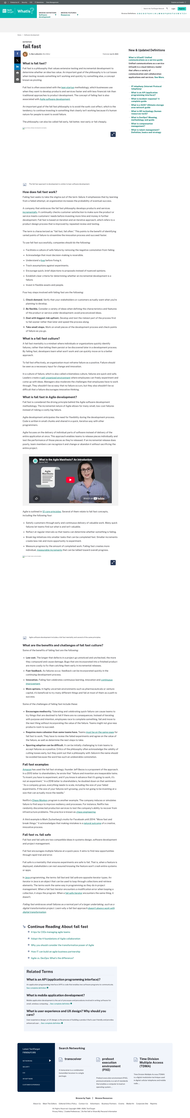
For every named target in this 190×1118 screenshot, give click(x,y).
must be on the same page (100, 732)
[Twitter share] (17, 60)
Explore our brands (177, 2)
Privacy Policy (57, 1111)
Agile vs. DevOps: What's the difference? (52, 958)
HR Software (28, 1079)
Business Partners (109, 1104)
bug (43, 260)
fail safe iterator (73, 893)
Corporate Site (142, 1104)
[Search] (167, 9)
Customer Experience (31, 1084)
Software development (31, 35)
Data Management (52, 2)
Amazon (27, 769)
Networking (27, 1061)
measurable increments (49, 550)
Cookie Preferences (72, 1111)
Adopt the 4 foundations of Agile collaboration (55, 938)
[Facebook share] (17, 54)
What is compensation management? (142, 124)
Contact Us (83, 1104)
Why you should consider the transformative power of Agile (62, 945)
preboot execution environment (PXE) (111, 1064)
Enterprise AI (14, 2)
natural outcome (92, 823)
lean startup (67, 87)
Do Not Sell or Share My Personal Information (99, 1111)
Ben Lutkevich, (36, 54)
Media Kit (130, 1104)
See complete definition (36, 988)
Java (27, 877)
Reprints (153, 1104)
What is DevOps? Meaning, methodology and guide (144, 118)
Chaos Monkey (40, 800)
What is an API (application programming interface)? (63, 979)
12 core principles (51, 511)
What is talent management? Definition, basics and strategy (146, 131)
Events (121, 1104)
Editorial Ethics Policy (68, 1104)
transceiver (73, 1059)
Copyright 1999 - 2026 (77, 1109)
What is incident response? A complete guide (145, 100)
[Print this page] (17, 73)
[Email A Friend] (17, 79)
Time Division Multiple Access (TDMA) (151, 1062)
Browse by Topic (83, 1098)
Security (24, 2)
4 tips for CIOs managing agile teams (50, 932)
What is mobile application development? (55, 995)
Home (19, 35)
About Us (37, 1104)
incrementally (30, 212)
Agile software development (55, 99)
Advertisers (95, 1104)
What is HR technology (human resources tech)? (146, 112)
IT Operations (39, 2)
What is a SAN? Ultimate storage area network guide (147, 106)
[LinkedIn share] (17, 66)
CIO (31, 2)
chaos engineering (86, 812)
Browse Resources (103, 1098)
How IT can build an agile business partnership (55, 951)
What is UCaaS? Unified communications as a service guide (146, 58)
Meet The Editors (50, 1104)
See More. (159, 77)
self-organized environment (55, 377)
